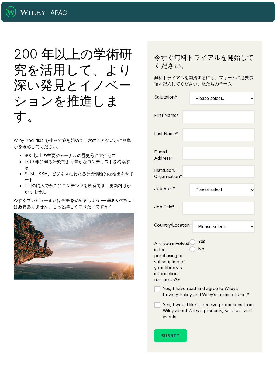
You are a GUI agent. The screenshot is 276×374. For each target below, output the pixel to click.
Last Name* (166, 133)
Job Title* (164, 206)
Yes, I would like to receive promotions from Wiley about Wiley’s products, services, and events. (208, 310)
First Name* (166, 115)
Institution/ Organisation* (168, 173)
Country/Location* (173, 225)
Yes (201, 241)
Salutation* (165, 97)
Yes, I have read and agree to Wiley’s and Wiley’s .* (206, 291)
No (201, 248)
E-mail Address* (163, 154)
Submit (170, 335)
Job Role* (164, 188)
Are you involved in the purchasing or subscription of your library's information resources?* (171, 261)
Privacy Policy (177, 294)
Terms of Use (232, 294)
